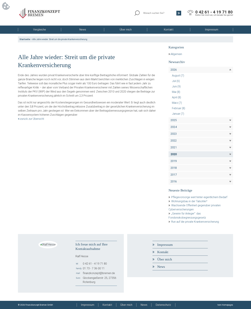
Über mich (126, 29)
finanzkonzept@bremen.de (99, 273)
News (82, 29)
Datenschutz (163, 304)
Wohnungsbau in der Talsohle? (189, 201)
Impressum (211, 29)
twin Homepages (225, 305)
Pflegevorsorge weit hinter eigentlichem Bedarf (199, 197)
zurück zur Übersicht (32, 118)
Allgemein (176, 54)
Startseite (24, 39)
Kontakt (168, 29)
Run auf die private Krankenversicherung (195, 221)
